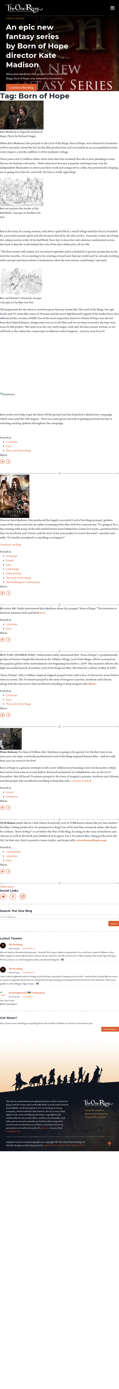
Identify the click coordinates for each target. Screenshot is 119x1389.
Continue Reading (21, 87)
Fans (8, 446)
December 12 (28, 972)
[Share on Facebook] (8, 461)
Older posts (7, 886)
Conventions (13, 851)
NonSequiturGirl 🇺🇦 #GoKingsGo (27, 992)
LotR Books (12, 569)
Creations (11, 441)
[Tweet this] (2, 461)
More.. (93, 683)
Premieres (12, 796)
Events (10, 560)
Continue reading (10, 544)
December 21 (28, 948)
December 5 (28, 996)
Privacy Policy (64, 1145)
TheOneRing (16, 944)
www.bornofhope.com (91, 840)
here (42, 612)
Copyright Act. (13, 1131)
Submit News (110, 1029)
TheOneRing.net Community (23, 582)
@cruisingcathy (14, 997)
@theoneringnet (14, 949)
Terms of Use (78, 1145)
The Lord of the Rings (18, 450)
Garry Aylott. (49, 1145)
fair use (45, 1128)
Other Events (13, 573)
